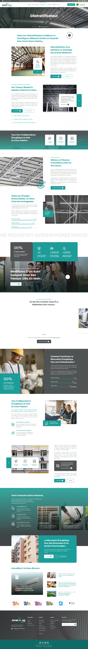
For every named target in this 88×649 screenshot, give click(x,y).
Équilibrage (66, 523)
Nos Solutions (54, 76)
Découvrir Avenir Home (43, 341)
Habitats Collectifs (44, 523)
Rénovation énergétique (25, 586)
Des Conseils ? (16, 110)
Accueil (42, 26)
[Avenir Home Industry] (7, 4)
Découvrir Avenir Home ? (65, 468)
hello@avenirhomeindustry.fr (19, 628)
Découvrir (48, 556)
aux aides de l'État (55, 337)
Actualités (17, 586)
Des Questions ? (64, 104)
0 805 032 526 (16, 630)
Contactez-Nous (29, 110)
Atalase (31, 586)
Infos (20, 586)
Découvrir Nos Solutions (57, 187)
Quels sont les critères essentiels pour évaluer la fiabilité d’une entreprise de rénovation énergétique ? (67, 585)
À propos (70, 480)
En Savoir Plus (67, 76)
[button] (43, 334)
